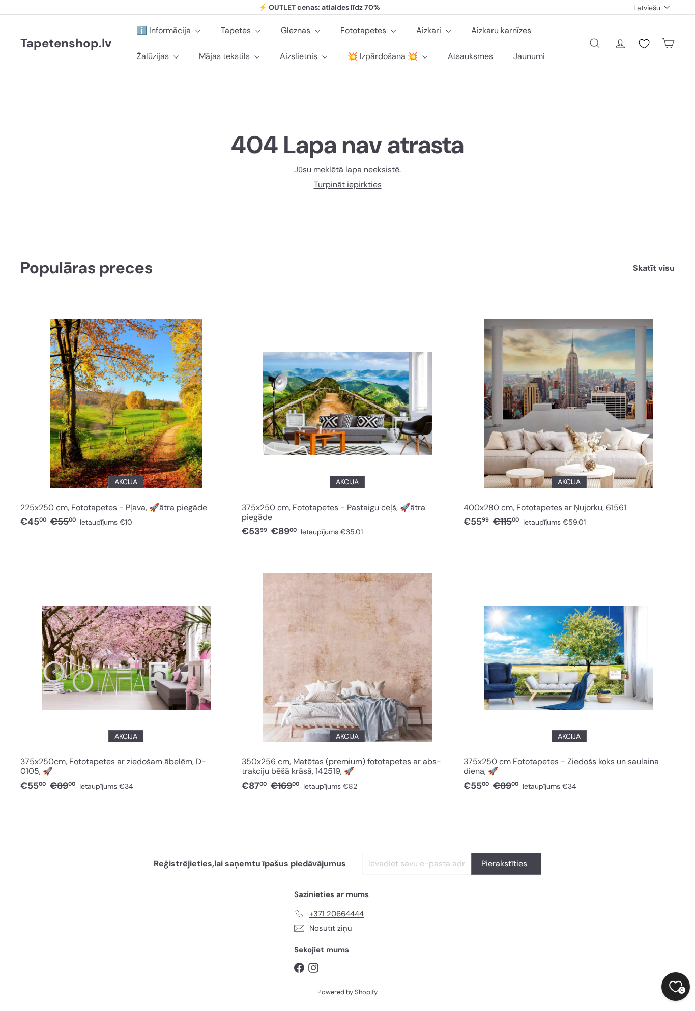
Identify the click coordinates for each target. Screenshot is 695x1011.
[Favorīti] (644, 44)
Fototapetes (364, 30)
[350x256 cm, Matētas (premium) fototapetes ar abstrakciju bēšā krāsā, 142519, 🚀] (347, 677)
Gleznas (296, 30)
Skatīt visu (654, 268)
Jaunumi (529, 56)
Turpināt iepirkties (348, 184)
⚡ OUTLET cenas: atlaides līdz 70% (319, 7)
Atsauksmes (470, 56)
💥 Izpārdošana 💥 (383, 56)
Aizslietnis (300, 56)
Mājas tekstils (225, 56)
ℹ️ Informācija (165, 30)
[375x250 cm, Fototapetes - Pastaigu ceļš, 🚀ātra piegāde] (347, 422)
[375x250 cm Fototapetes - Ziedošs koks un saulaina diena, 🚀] (569, 677)
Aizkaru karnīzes (501, 30)
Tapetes (237, 30)
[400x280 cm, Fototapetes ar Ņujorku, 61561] (569, 418)
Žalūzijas (154, 56)
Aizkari (429, 30)
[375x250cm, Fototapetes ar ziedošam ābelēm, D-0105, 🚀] (125, 677)
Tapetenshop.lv (65, 43)
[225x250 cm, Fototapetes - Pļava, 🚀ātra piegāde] (125, 418)
